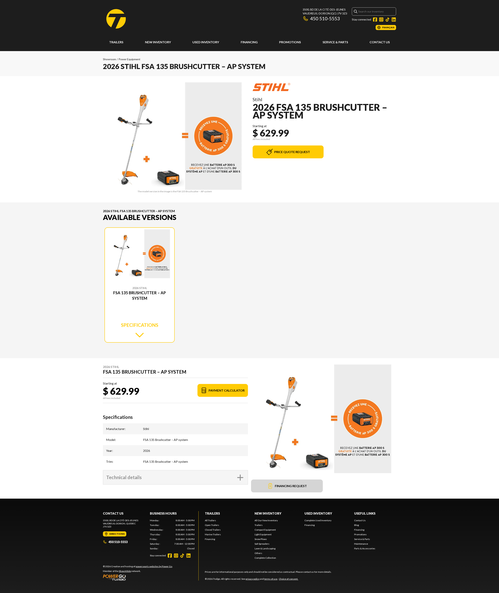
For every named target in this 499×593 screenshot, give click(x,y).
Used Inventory (205, 42)
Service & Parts (335, 42)
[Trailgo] (116, 19)
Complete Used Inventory (317, 520)
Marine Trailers (213, 534)
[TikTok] (387, 19)
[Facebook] (375, 19)
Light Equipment (263, 534)
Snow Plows (261, 539)
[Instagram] (381, 19)
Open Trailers (212, 525)
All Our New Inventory (266, 520)
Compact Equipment (265, 529)
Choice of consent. (288, 578)
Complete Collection (265, 557)
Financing (249, 42)
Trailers (116, 42)
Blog (356, 525)
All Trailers (210, 520)
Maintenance (361, 543)
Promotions (290, 42)
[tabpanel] (172, 534)
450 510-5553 (325, 18)
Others (258, 553)
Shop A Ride (125, 571)
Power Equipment (129, 59)
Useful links (364, 513)
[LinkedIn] (393, 19)
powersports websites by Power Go (154, 566)
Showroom (109, 59)
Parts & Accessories (364, 548)
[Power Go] (138, 577)
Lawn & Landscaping (265, 548)
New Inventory (158, 42)
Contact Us (380, 42)
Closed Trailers (213, 529)
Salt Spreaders (262, 543)
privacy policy (252, 578)
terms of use (270, 578)
